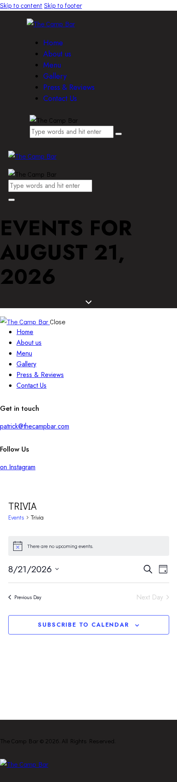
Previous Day (27, 597)
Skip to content (21, 5)
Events (16, 517)
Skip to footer (63, 5)
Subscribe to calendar (83, 624)
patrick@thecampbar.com (34, 426)
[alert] (88, 546)
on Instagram (17, 467)
